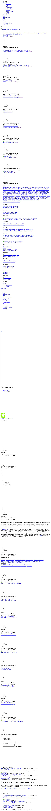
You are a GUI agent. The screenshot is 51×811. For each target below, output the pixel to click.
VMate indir (5, 273)
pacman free (35, 560)
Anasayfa (5, 306)
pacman (23, 560)
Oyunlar (7, 6)
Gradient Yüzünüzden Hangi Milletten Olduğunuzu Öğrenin (15, 51)
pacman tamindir (23, 561)
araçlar (31, 194)
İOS (4, 16)
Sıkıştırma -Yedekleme (21, 190)
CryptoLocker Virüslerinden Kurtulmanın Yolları (13, 225)
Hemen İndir (5, 390)
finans (40, 194)
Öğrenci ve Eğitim (44, 197)
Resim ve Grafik (9, 8)
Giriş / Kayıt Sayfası (7, 23)
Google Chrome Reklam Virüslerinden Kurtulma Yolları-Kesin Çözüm (18, 236)
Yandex (37, 199)
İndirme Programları (29, 193)
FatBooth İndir (6, 36)
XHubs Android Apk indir (6, 778)
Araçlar (7, 12)
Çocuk (25, 32)
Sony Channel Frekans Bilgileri (9, 213)
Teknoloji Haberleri (7, 199)
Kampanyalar (15, 194)
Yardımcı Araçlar (6, 191)
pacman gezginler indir (9, 561)
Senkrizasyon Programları (30, 196)
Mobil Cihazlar (26, 194)
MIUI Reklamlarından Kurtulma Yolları (11, 202)
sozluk (34, 190)
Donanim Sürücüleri (13, 188)
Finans (34, 32)
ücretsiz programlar (18, 562)
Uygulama (5, 31)
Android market (6, 14)
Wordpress (44, 198)
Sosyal (37, 196)
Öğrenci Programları (27, 198)
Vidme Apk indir (6, 279)
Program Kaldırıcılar (44, 188)
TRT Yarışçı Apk (4, 669)
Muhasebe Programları (30, 197)
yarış (23, 196)
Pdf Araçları (30, 188)
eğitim (34, 194)
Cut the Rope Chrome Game (7, 635)
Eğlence (26, 188)
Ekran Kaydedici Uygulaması (9, 250)
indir (13, 34)
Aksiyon (27, 191)
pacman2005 (5, 562)
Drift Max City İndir (7, 172)
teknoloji (10, 192)
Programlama (34, 198)
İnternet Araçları (18, 34)
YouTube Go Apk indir (8, 267)
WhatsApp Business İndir (8, 142)
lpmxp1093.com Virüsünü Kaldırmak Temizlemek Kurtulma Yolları (17, 230)
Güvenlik (8, 13)
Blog (4, 20)
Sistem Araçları (29, 190)
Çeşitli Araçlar (6, 188)
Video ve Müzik (45, 190)
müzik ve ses (8, 4)
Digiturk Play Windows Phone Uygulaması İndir (11, 768)
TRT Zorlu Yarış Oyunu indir (7, 617)
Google (38, 32)
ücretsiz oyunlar (11, 562)
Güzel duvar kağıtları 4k (8, 157)
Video (7, 5)
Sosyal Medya (9, 7)
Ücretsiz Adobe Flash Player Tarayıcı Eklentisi (10, 770)
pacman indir (17, 561)
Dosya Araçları (21, 188)
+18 (4, 32)
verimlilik (8, 10)
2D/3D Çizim (31, 187)
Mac (4, 18)
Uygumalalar (9, 194)
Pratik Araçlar (37, 188)
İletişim (4, 22)
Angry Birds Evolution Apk (6, 600)
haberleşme (5, 196)
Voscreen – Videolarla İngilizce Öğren (11, 97)
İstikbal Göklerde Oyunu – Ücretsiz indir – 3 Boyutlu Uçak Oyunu (15, 566)
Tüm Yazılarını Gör (10, 418)
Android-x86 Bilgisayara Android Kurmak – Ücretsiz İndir (15, 66)
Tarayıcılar (44, 193)
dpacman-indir (4, 538)
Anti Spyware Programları (31, 192)
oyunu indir (19, 560)
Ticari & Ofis (38, 197)
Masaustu (40, 198)
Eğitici (28, 32)
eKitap (31, 32)
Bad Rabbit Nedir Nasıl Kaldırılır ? (10, 207)
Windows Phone (6, 17)
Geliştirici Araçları (9, 11)
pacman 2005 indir (29, 560)
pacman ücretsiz (30, 561)
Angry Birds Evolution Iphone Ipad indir (9, 583)
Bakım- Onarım (45, 187)
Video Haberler (6, 302)
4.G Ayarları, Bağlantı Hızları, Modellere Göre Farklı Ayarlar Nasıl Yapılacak (19, 219)
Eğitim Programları (7, 198)
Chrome (22, 32)
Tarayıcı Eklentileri (37, 193)
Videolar (13, 199)
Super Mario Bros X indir (6, 704)
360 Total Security (7, 81)
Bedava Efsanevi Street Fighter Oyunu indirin (10, 721)
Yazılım (36, 191)
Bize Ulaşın (5, 283)
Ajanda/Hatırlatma (38, 187)
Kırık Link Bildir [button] (6, 391)
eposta (23, 193)
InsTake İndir (6, 112)
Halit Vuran (3, 418)
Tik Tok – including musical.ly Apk (10, 256)
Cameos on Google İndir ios (9, 262)
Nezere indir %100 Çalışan (6, 686)
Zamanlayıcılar (14, 191)
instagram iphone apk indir (8, 807)
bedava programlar (13, 560)
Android (5, 2)
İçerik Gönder (6, 24)
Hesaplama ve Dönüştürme (17, 198)
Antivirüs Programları (15, 81)
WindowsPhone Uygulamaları (29, 199)
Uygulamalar (22, 187)
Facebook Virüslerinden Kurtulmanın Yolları (12, 242)
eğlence (37, 194)
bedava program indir (5, 560)
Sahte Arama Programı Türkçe (7, 652)
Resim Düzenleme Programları (9, 190)
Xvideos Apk (3, 773)
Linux (4, 19)
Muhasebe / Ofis (13, 197)
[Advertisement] (25, 320)
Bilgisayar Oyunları (16, 32)
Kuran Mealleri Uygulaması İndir (10, 127)
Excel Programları (21, 197)
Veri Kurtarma (39, 190)
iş (8, 196)
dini (7, 192)
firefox (16, 192)
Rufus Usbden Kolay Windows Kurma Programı (11, 775)
